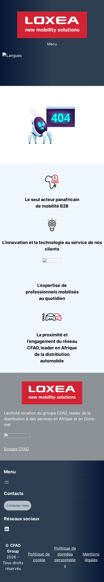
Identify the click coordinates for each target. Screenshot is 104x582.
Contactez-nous (18, 505)
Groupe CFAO (16, 449)
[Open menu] (7, 482)
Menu (52, 44)
